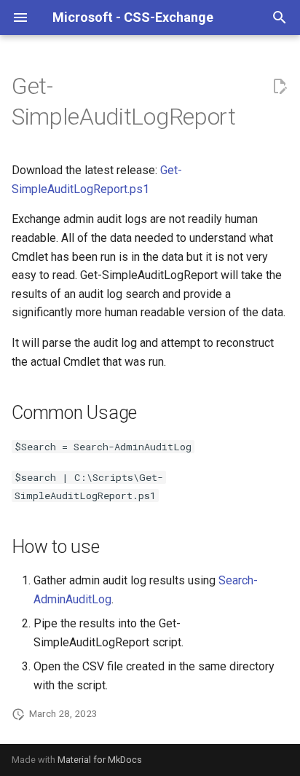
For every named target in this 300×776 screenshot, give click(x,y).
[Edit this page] (279, 86)
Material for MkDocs (100, 759)
